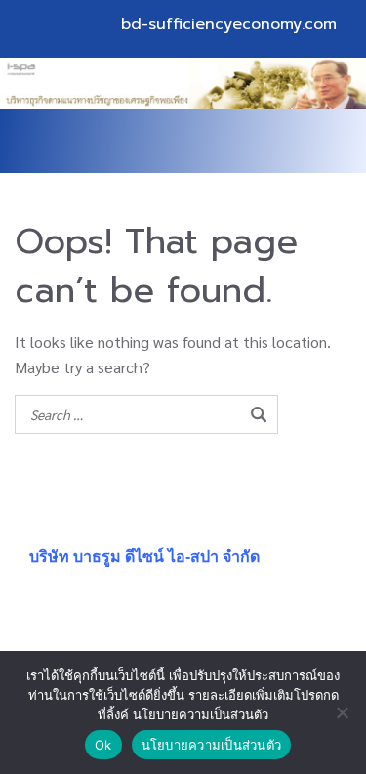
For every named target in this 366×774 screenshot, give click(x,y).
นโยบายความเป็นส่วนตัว (212, 744)
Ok (103, 744)
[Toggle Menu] (311, 141)
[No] (341, 712)
